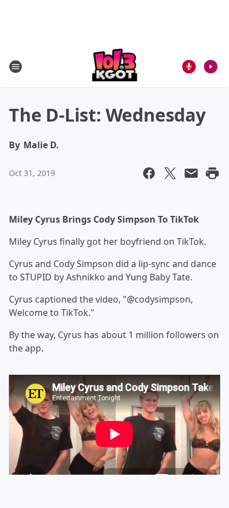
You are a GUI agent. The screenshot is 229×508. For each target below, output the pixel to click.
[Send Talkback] (189, 66)
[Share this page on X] (170, 173)
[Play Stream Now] (210, 66)
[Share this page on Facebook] (149, 173)
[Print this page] (212, 173)
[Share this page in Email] (191, 173)
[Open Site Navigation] (15, 66)
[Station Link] (114, 66)
